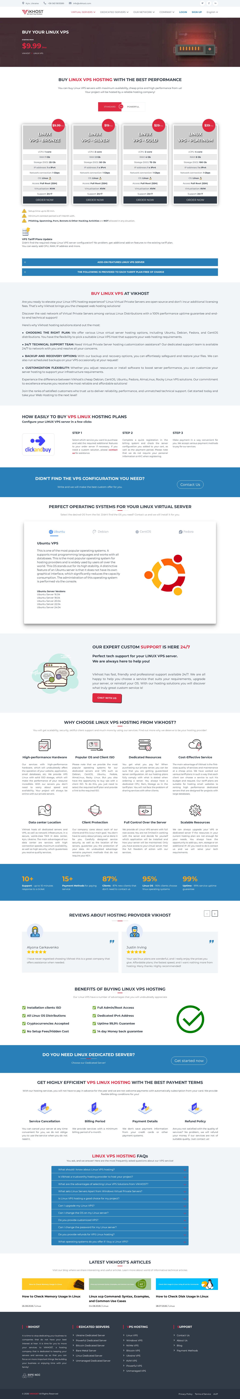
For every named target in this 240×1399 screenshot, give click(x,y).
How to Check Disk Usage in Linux (182, 1296)
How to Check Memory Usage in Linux (51, 1296)
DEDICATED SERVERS (113, 12)
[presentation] (207, 913)
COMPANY (166, 12)
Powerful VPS (134, 1365)
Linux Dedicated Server (89, 1355)
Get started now (189, 1061)
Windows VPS (134, 1340)
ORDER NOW (45, 199)
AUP (215, 1394)
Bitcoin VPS (133, 1350)
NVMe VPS (132, 1345)
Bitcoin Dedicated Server (90, 1345)
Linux (38, 1306)
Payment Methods (187, 1350)
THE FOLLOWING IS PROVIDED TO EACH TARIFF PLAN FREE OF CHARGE (121, 271)
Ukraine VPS (133, 1355)
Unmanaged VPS (136, 1370)
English (211, 12)
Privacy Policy (185, 1394)
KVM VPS (131, 1360)
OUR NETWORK (142, 12)
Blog (179, 1345)
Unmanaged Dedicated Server (93, 1360)
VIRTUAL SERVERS (82, 12)
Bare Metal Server (86, 1350)
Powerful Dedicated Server (91, 1340)
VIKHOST (26, 53)
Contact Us (190, 484)
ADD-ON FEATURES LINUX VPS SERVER (120, 262)
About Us (182, 1340)
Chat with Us (106, 698)
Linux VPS (132, 1335)
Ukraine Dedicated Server (90, 1335)
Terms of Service (203, 1394)
